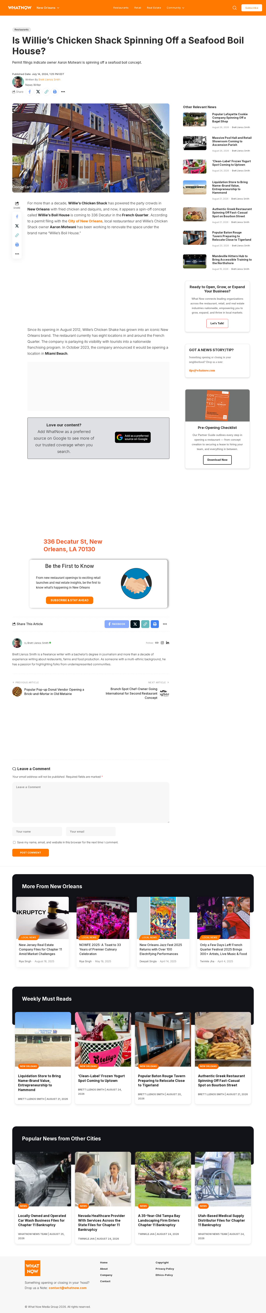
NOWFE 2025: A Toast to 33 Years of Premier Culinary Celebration (100, 949)
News (23, 1206)
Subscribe (251, 7)
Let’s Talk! (217, 323)
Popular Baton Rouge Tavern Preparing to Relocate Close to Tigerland (231, 236)
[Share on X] (38, 92)
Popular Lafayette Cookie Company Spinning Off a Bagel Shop (230, 117)
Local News (28, 937)
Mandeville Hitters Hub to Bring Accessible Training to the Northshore (232, 259)
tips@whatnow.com (202, 370)
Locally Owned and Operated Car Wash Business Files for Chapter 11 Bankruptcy (42, 1220)
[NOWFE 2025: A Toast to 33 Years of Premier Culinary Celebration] (103, 918)
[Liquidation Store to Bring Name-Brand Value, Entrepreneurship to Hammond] (194, 187)
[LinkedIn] (167, 643)
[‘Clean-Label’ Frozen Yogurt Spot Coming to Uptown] (194, 166)
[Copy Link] (46, 92)
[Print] (55, 92)
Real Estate (154, 7)
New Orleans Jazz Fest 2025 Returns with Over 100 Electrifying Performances (161, 949)
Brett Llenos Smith (49, 79)
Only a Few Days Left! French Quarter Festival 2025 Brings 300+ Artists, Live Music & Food (223, 949)
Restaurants (121, 7)
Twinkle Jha (207, 961)
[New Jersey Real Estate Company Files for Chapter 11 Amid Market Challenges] (42, 918)
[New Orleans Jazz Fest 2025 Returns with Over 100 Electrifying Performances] (163, 918)
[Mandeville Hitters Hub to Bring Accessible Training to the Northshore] (194, 261)
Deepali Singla (148, 961)
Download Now (217, 459)
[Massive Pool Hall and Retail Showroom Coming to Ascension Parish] (194, 143)
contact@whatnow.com (67, 1288)
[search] (235, 7)
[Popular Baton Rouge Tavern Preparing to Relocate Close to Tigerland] (194, 238)
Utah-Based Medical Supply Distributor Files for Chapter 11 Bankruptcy (221, 1220)
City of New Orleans (85, 221)
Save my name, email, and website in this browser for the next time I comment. (67, 842)
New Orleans (28, 1066)
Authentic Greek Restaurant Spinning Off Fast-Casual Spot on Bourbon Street (232, 212)
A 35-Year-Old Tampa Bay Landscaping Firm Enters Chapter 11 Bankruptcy (159, 1220)
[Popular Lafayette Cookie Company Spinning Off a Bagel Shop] (194, 119)
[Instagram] (162, 643)
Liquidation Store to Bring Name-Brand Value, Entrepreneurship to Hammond (230, 187)
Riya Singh (25, 961)
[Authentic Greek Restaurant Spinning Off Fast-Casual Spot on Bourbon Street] (194, 214)
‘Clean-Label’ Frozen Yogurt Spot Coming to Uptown (231, 162)
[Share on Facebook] (29, 92)
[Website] (157, 643)
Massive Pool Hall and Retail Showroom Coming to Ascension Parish (232, 141)
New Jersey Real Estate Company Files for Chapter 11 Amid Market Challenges (40, 949)
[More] (63, 92)
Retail (137, 7)
